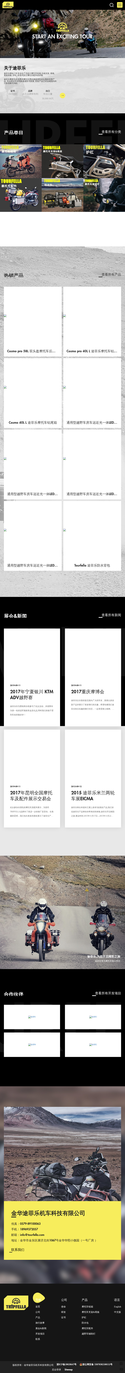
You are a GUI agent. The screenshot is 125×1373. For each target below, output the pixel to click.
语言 (117, 1299)
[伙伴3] (93, 1017)
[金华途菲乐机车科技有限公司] (38, 5)
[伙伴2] (93, 1044)
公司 (64, 1299)
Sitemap (69, 1369)
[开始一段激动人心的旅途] (62, 34)
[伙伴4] (32, 1044)
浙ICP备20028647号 (66, 1364)
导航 (38, 1299)
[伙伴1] (32, 1017)
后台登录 (56, 1369)
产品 (85, 1299)
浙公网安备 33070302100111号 (97, 1364)
